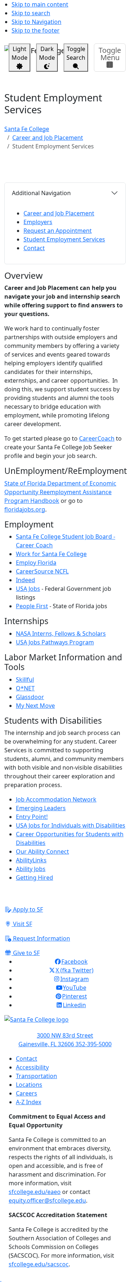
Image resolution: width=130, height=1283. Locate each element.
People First (32, 606)
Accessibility (32, 1067)
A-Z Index (28, 1102)
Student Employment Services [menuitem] (64, 239)
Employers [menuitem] (37, 222)
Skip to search (31, 13)
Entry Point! (32, 817)
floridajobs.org (24, 509)
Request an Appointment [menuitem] (57, 231)
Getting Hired (34, 878)
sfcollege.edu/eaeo (35, 1192)
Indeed (25, 580)
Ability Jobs (31, 869)
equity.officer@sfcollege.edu (47, 1200)
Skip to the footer (36, 30)
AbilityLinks (31, 860)
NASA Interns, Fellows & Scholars (61, 634)
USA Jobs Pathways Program (55, 642)
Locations (29, 1085)
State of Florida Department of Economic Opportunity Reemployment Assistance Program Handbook (60, 492)
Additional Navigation (41, 193)
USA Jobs (28, 589)
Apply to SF (27, 909)
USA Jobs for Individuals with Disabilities (70, 825)
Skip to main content (40, 4)
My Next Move (35, 706)
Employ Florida (36, 563)
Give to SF (26, 953)
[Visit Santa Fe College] (65, 1023)
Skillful (25, 679)
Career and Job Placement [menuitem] (58, 213)
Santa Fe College (26, 129)
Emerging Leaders (41, 808)
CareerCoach (96, 438)
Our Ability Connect (42, 851)
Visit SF (22, 924)
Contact (26, 1059)
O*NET (25, 688)
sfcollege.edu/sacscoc (39, 1264)
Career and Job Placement (47, 138)
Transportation (36, 1076)
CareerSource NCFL (42, 571)
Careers (26, 1093)
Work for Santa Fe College (51, 554)
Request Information (41, 938)
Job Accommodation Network (56, 799)
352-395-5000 (93, 1044)
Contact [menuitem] (34, 248)
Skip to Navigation (36, 22)
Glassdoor (30, 697)
